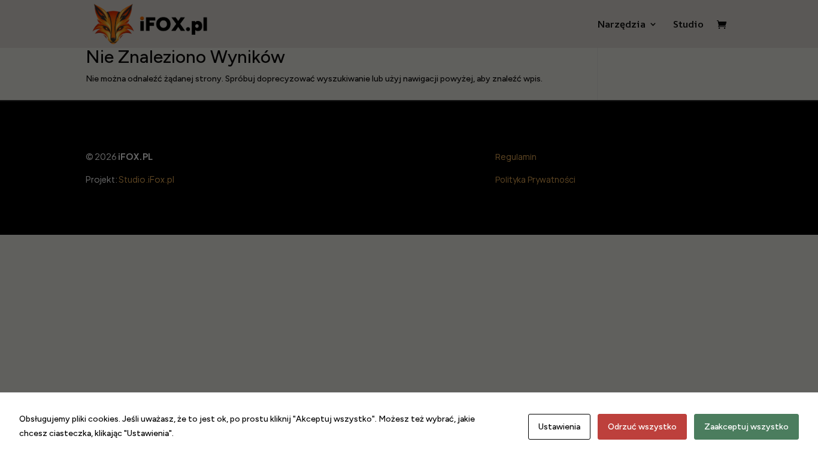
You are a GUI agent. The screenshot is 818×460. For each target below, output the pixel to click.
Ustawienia (559, 427)
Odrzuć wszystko (642, 427)
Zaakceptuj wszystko (746, 427)
